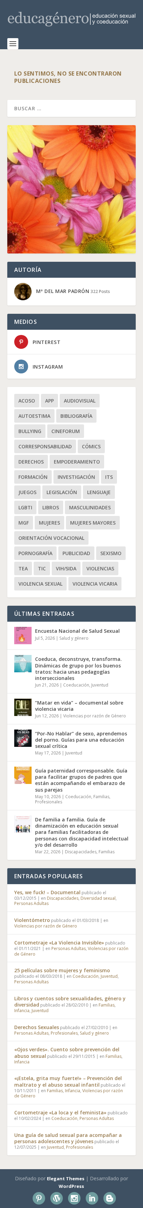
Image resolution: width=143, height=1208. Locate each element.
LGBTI (25, 507)
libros (50, 507)
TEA (23, 568)
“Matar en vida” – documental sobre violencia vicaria (79, 705)
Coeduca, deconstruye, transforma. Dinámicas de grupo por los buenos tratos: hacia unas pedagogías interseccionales (78, 668)
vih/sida (66, 568)
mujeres (49, 522)
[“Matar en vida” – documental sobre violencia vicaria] (23, 707)
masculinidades (90, 507)
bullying (29, 431)
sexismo (110, 553)
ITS (109, 477)
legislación (62, 492)
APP (49, 400)
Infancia (22, 1010)
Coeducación (76, 685)
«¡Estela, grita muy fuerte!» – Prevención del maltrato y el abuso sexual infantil (68, 1081)
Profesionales (48, 802)
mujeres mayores (93, 522)
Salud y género (74, 638)
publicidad (76, 553)
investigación (76, 477)
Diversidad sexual (98, 898)
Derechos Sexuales (36, 1027)
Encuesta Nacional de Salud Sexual (77, 631)
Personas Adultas (31, 903)
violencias (100, 568)
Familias (101, 797)
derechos (31, 461)
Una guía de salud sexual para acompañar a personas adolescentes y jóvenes (68, 1138)
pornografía (35, 553)
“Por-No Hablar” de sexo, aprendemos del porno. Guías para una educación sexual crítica (81, 739)
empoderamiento (77, 461)
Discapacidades (80, 852)
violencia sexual (40, 583)
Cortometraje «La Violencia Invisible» (59, 942)
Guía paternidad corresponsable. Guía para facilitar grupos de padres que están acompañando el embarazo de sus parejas (81, 780)
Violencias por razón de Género (94, 716)
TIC (42, 568)
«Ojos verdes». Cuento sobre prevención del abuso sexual (66, 1052)
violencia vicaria (95, 583)
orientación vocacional (51, 538)
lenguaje (99, 492)
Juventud (99, 685)
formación (33, 477)
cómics (91, 446)
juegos (27, 492)
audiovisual (79, 400)
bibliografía (76, 416)
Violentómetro (32, 920)
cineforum (65, 431)
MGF (23, 522)
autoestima (34, 416)
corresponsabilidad (45, 446)
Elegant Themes (65, 1178)
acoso (26, 400)
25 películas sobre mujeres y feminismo (62, 970)
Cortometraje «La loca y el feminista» (60, 1112)
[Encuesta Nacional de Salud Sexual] (23, 635)
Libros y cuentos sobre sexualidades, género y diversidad (70, 1001)
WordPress (71, 1186)
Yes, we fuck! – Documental (47, 892)
